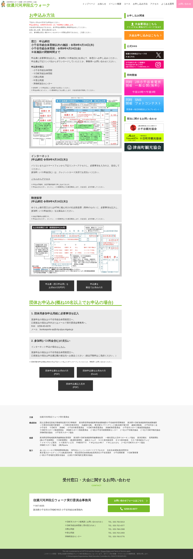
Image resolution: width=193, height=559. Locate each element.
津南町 (62, 427)
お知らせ (102, 4)
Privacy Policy (105, 551)
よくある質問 (167, 4)
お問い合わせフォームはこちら (129, 500)
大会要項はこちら (144, 25)
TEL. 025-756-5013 (116, 522)
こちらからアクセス (40, 179)
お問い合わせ (184, 4)
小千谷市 (43, 427)
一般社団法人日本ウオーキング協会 (120, 438)
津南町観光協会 (46, 432)
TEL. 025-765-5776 (116, 536)
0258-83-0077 (130, 509)
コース (127, 4)
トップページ (88, 4)
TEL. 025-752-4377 (116, 525)
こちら (62, 347)
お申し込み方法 (140, 4)
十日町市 (53, 427)
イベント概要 (115, 4)
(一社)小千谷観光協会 (129, 430)
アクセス (154, 4)
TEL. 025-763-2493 (116, 533)
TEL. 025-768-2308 (116, 529)
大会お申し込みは (144, 35)
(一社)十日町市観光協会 (150, 430)
